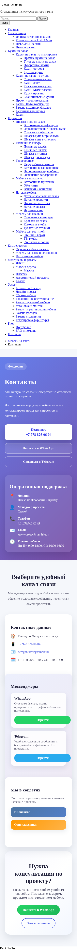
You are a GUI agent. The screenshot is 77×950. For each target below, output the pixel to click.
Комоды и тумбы (35, 224)
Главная (13, 29)
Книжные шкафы (35, 150)
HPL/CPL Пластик (28, 43)
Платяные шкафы (35, 146)
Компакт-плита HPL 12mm (34, 40)
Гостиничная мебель (29, 256)
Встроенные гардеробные (41, 167)
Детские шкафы (34, 206)
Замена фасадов (26, 313)
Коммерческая (17, 245)
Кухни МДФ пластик (38, 89)
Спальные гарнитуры (38, 217)
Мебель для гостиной (30, 231)
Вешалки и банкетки (38, 189)
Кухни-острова (34, 68)
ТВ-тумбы (31, 238)
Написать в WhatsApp (38, 448)
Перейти (43, 720)
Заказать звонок (38, 923)
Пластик (21, 274)
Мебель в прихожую (29, 178)
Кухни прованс (34, 93)
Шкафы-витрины (35, 153)
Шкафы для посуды (37, 157)
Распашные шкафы (28, 143)
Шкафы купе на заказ (30, 121)
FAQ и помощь (26, 330)
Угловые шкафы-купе (38, 132)
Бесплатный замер (28, 288)
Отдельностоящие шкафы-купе (45, 128)
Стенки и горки (34, 235)
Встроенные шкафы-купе (41, 125)
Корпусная (15, 118)
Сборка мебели (26, 295)
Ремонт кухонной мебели (33, 302)
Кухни (20, 114)
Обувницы (31, 185)
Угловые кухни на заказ (40, 61)
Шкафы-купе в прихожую (41, 136)
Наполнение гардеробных (41, 171)
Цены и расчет (26, 47)
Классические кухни (38, 86)
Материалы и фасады (22, 259)
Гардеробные (25, 160)
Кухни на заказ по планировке (36, 54)
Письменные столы (37, 203)
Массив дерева (26, 267)
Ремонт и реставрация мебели (36, 309)
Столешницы (17, 33)
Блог (11, 323)
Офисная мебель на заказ (32, 249)
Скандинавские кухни (39, 97)
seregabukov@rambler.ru (33, 534)
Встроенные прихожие (39, 182)
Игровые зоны (33, 210)
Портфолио (23, 327)
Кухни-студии (33, 72)
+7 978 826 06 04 (11, 4)
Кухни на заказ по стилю (32, 75)
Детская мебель (26, 192)
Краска (20, 281)
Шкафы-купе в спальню (40, 139)
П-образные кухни (36, 65)
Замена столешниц (28, 316)
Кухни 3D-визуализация (32, 104)
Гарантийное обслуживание (35, 298)
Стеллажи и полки (36, 242)
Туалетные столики (37, 228)
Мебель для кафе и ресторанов (36, 252)
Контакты (14, 334)
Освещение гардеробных (40, 174)
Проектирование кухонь (32, 100)
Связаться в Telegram (38, 461)
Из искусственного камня (33, 36)
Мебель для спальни (29, 213)
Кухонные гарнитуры (30, 111)
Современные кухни (38, 79)
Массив (29, 270)
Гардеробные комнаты (39, 164)
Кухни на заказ (18, 51)
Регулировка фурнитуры (32, 320)
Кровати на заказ (35, 220)
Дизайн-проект (26, 291)
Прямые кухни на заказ (39, 58)
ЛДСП (20, 263)
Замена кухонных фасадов (33, 107)
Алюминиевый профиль (32, 277)
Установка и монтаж (29, 305)
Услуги (12, 284)
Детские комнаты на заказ (41, 196)
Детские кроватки (36, 199)
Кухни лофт (32, 82)
